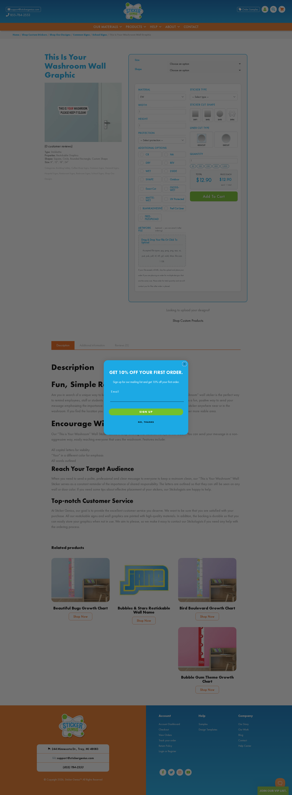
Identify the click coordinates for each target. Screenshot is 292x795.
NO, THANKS (146, 422)
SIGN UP (146, 412)
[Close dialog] (184, 364)
